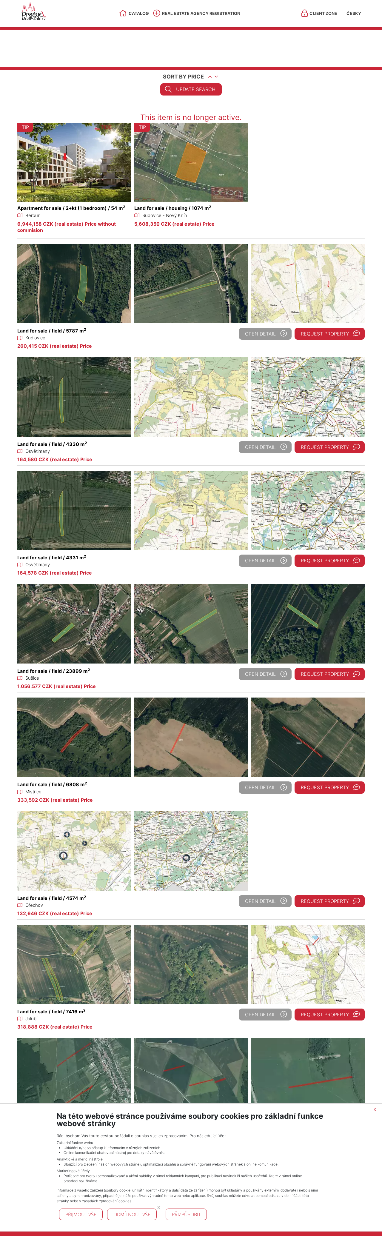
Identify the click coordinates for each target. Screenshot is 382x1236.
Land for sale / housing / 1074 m (172, 208)
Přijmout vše (80, 1214)
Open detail (260, 334)
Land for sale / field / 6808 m (52, 784)
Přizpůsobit (186, 1214)
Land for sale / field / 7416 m (51, 1012)
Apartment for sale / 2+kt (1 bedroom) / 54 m (71, 208)
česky (353, 13)
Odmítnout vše (131, 1214)
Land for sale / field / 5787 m (51, 331)
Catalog (139, 13)
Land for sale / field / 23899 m (53, 671)
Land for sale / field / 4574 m (51, 898)
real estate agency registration (201, 13)
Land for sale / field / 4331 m (51, 558)
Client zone (323, 13)
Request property (325, 334)
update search (195, 89)
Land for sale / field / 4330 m (52, 444)
